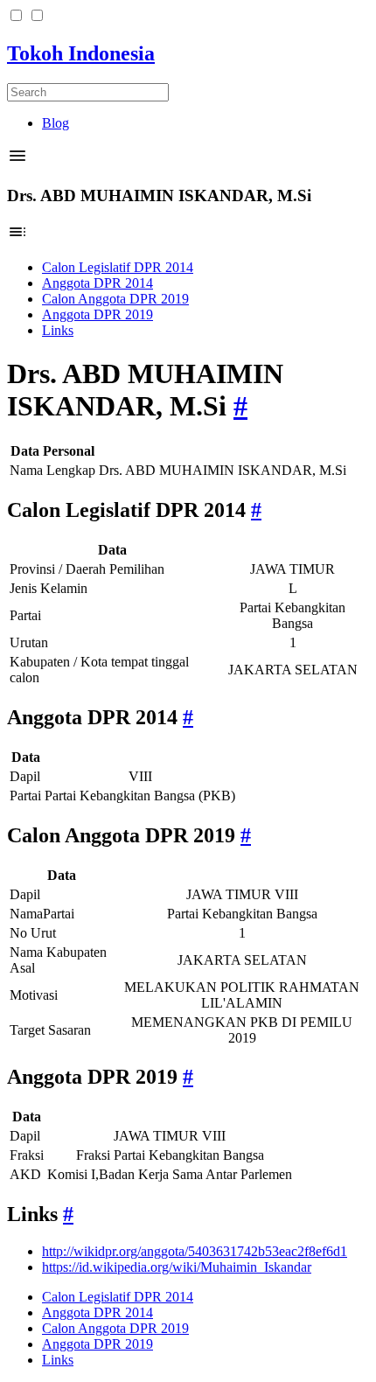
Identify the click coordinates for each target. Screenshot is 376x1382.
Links (57, 330)
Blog (55, 122)
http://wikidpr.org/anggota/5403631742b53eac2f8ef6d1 (194, 1251)
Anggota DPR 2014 (97, 283)
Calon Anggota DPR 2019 (115, 298)
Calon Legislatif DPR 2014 (117, 267)
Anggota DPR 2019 (97, 314)
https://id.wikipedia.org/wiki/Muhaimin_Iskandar (176, 1267)
